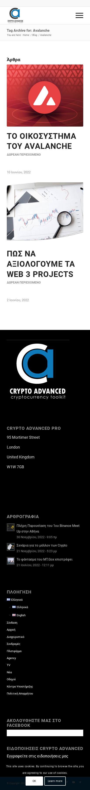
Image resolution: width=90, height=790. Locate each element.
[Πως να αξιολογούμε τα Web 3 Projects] (45, 213)
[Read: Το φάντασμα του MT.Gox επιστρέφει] (11, 561)
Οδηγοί (11, 679)
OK (34, 781)
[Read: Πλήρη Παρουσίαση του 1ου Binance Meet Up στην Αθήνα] (11, 527)
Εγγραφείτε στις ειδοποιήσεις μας (37, 756)
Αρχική (11, 629)
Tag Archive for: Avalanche (28, 30)
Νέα (9, 672)
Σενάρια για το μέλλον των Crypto (42, 545)
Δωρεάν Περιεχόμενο (24, 155)
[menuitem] (77, 15)
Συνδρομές (13, 644)
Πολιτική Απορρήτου (20, 693)
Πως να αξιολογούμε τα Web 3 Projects (41, 264)
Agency (11, 658)
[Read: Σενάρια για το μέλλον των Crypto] (11, 547)
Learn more (55, 781)
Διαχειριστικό (15, 637)
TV (8, 665)
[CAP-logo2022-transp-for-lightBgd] (37, 15)
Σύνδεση (12, 622)
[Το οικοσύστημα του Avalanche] (45, 95)
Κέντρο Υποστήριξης (20, 686)
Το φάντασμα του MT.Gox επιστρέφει (45, 559)
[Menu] (77, 15)
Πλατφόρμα (14, 651)
